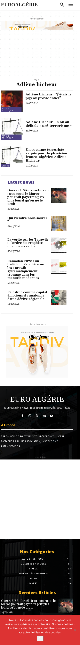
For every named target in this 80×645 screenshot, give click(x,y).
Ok (40, 638)
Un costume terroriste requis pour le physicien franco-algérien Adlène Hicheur (46, 155)
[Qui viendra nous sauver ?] (58, 223)
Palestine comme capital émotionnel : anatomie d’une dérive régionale (27, 295)
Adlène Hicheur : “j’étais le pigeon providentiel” (49, 96)
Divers (5, 165)
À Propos (8, 425)
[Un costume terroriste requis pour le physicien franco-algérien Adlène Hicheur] (12, 156)
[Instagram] (29, 415)
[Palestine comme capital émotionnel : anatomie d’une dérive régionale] (58, 297)
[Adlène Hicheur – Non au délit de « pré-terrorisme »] (12, 129)
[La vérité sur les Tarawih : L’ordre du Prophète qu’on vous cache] (58, 245)
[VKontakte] (44, 415)
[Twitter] (36, 415)
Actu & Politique (7, 109)
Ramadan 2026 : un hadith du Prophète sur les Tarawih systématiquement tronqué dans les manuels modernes (26, 269)
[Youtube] (51, 415)
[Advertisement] (40, 499)
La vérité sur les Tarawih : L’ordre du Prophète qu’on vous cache (27, 243)
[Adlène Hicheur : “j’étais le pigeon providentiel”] (12, 101)
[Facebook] (22, 415)
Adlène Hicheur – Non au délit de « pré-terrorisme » (49, 124)
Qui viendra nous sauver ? (27, 220)
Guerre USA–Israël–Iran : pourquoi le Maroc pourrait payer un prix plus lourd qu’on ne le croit (28, 197)
